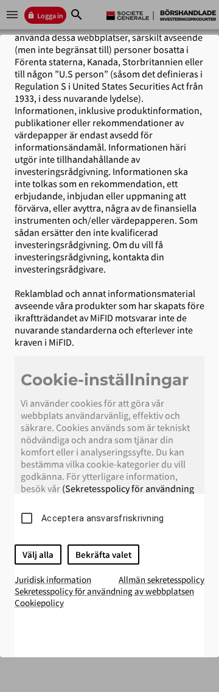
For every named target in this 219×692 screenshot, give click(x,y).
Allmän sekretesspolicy (161, 579)
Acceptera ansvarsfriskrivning (102, 518)
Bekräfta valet (103, 554)
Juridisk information (53, 579)
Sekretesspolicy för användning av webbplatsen (104, 591)
